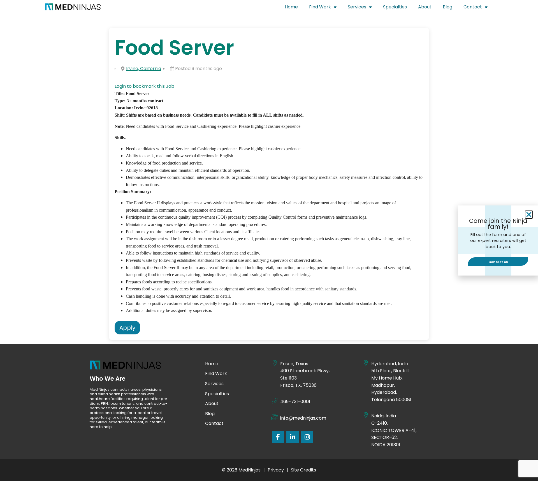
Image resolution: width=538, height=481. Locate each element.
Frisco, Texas (294, 363)
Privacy (276, 470)
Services (362, 8)
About (427, 8)
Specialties (397, 8)
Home (294, 8)
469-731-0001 (295, 401)
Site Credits (303, 470)
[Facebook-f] (278, 437)
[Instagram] (307, 437)
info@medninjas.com (303, 418)
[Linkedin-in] (292, 437)
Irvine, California (143, 68)
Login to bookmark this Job (144, 86)
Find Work (325, 8)
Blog (450, 8)
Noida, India (383, 416)
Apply (127, 328)
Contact (478, 8)
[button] (528, 214)
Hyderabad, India (389, 363)
